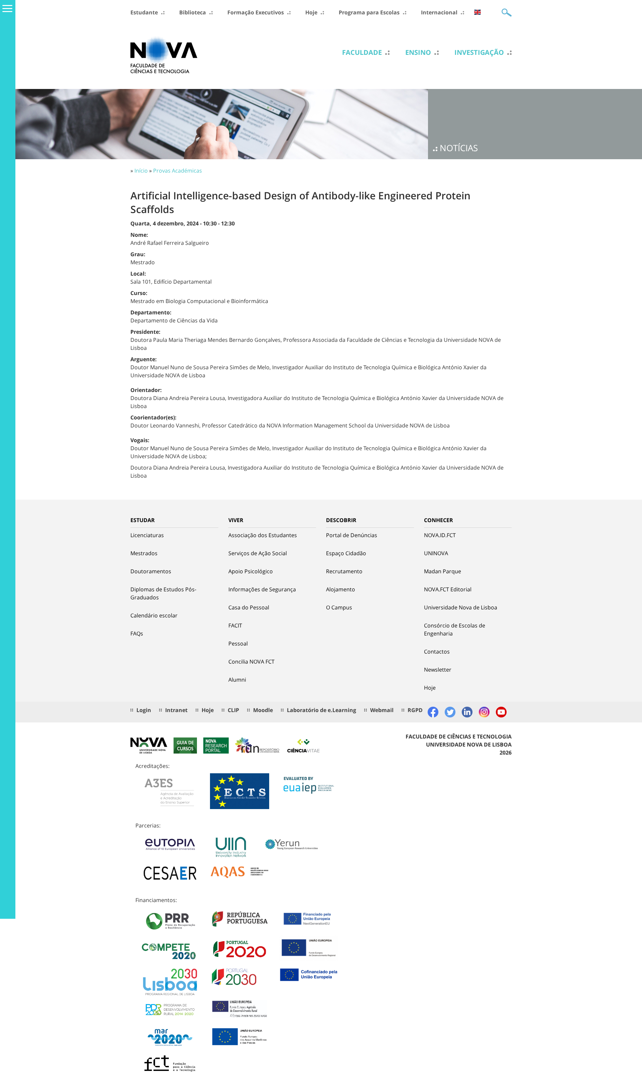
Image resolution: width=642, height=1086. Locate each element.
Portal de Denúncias (351, 535)
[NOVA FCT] (163, 54)
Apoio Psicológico (250, 571)
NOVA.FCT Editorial (447, 589)
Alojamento (340, 589)
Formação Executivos (255, 12)
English (477, 12)
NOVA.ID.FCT (440, 535)
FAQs (136, 633)
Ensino (418, 52)
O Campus (339, 607)
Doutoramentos (150, 571)
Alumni (237, 679)
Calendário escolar (154, 615)
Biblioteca (192, 12)
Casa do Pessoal (248, 607)
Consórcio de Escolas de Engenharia (454, 629)
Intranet (176, 710)
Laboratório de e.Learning (321, 710)
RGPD (415, 710)
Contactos (437, 651)
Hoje (311, 12)
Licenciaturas (147, 535)
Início (141, 170)
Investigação (479, 52)
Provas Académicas (177, 170)
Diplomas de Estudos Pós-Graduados (163, 593)
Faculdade (362, 52)
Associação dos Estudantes (262, 535)
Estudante (144, 12)
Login (143, 710)
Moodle (263, 710)
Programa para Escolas (369, 12)
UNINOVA (436, 553)
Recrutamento (344, 571)
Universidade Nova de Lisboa (460, 607)
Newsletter (437, 669)
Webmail (382, 710)
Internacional (439, 12)
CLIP (233, 710)
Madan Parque (442, 571)
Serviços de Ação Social (257, 553)
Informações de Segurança (262, 589)
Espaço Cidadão (346, 553)
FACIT (235, 625)
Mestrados (143, 553)
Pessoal (238, 643)
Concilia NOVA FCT (251, 661)
